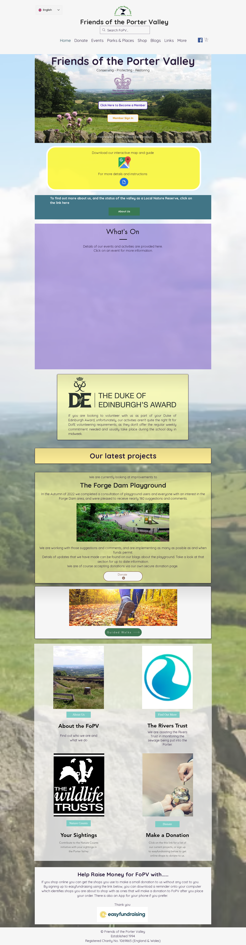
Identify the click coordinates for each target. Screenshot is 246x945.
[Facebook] (200, 40)
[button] (97, 40)
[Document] (124, 182)
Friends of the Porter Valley (124, 22)
